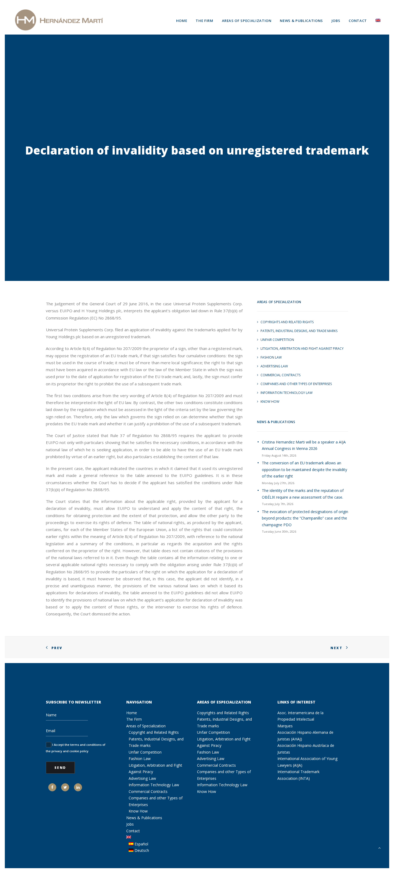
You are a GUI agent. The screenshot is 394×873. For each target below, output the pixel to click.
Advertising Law (274, 366)
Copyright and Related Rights (154, 732)
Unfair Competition (277, 339)
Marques (285, 725)
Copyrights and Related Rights (287, 322)
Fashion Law (271, 357)
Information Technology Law (287, 392)
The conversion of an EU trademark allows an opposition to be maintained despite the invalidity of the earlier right (304, 469)
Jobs (336, 20)
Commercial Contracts (280, 375)
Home (181, 20)
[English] (376, 20)
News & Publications (301, 20)
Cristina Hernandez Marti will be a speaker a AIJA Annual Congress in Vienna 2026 (304, 445)
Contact (358, 20)
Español (140, 843)
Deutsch (141, 850)
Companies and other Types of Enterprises (296, 384)
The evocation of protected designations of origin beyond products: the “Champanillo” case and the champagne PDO (305, 518)
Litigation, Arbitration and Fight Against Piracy (302, 348)
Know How (270, 401)
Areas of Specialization (247, 20)
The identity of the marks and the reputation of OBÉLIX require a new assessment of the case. (303, 494)
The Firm (204, 20)
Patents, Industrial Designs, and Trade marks (299, 331)
